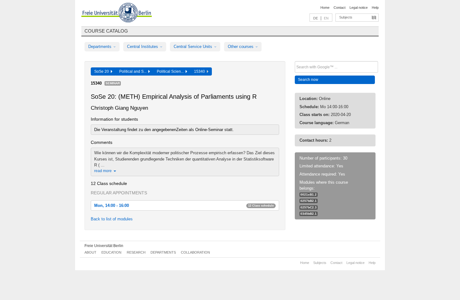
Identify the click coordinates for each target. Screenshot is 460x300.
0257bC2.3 (308, 207)
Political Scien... (171, 71)
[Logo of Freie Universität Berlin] (116, 13)
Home (325, 7)
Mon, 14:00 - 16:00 (184, 205)
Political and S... (133, 71)
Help (375, 7)
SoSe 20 (102, 71)
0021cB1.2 (308, 194)
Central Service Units (193, 46)
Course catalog (106, 31)
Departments (100, 46)
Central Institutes (143, 46)
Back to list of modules (112, 219)
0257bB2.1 (308, 201)
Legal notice (359, 7)
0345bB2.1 (308, 213)
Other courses (241, 46)
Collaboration (195, 252)
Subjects (345, 17)
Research (136, 252)
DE (315, 18)
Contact (339, 7)
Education (111, 252)
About (90, 252)
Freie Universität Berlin (103, 246)
